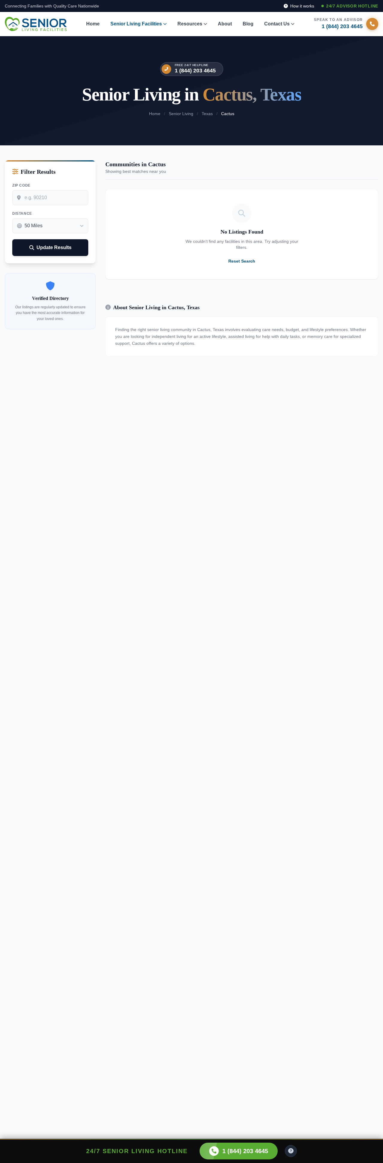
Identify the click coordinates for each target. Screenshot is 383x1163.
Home (93, 23)
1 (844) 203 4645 (195, 71)
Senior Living (181, 113)
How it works (301, 6)
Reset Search (241, 261)
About (225, 23)
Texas (207, 113)
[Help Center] (291, 1151)
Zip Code (21, 185)
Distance (22, 213)
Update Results (54, 247)
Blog (248, 23)
